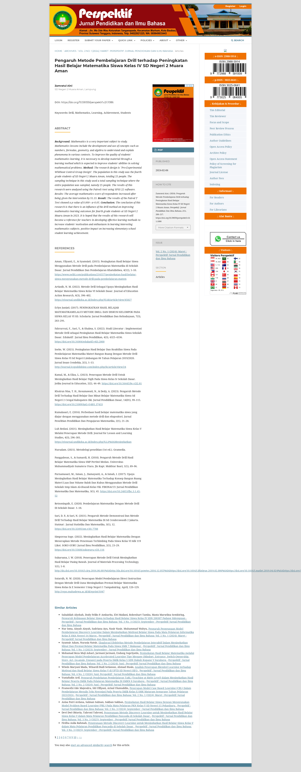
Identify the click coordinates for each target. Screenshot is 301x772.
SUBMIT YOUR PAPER (98, 40)
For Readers (217, 197)
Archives (70, 51)
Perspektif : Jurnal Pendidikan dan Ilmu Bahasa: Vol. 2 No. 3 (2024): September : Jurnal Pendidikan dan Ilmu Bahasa (126, 707)
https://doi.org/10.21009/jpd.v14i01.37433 (79, 404)
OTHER (180, 40)
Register (73, 40)
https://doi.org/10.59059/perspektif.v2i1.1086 (87, 102)
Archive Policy (218, 152)
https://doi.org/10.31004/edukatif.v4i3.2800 (80, 341)
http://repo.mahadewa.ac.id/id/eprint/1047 (80, 591)
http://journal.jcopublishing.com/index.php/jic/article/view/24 (90, 366)
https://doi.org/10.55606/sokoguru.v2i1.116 (79, 549)
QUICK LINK (125, 40)
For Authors (217, 203)
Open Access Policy (221, 146)
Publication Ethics (220, 134)
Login (58, 40)
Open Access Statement (223, 159)
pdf (160, 150)
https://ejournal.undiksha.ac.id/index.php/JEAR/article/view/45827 (93, 299)
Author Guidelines (220, 140)
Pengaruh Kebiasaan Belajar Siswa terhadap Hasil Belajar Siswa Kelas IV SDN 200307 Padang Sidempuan (124, 618)
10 (75, 737)
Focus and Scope (219, 122)
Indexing (215, 184)
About (164, 40)
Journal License (219, 172)
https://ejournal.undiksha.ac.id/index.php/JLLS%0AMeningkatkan (93, 441)
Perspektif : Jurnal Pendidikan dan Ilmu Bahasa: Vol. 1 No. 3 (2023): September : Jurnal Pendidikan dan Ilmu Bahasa (126, 647)
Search (238, 40)
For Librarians (218, 209)
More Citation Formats (170, 227)
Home (58, 51)
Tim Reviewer (218, 116)
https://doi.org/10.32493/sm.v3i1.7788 (76, 528)
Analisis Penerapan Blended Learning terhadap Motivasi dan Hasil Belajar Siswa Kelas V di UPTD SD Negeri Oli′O (126, 668)
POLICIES (146, 40)
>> (80, 737)
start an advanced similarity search (91, 745)
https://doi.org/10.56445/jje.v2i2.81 (122, 383)
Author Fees (217, 178)
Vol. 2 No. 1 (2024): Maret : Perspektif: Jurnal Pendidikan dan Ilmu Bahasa (125, 51)
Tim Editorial (217, 110)
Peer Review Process (222, 128)
